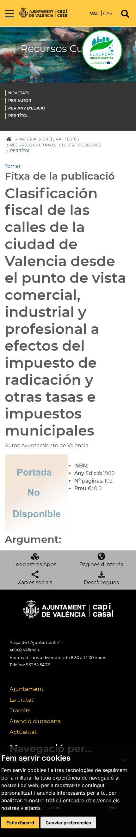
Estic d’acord (20, 822)
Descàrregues (101, 582)
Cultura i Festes (60, 139)
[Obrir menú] (9, 14)
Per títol (18, 115)
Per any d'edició (26, 108)
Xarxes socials (35, 582)
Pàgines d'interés (101, 564)
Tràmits (20, 710)
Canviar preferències (68, 822)
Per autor (19, 100)
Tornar (13, 166)
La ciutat (21, 699)
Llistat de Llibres (81, 145)
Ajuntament (26, 689)
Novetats (19, 93)
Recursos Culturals (33, 145)
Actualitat (23, 731)
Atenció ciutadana (35, 721)
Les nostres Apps (34, 564)
